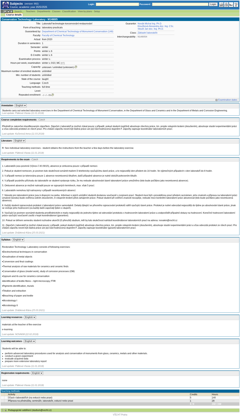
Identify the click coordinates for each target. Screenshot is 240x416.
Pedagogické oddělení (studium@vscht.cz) (30, 410)
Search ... (19, 11)
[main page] (221, 4)
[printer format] (11, 11)
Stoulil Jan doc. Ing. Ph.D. (151, 29)
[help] (236, 4)
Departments (43, 11)
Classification (69, 11)
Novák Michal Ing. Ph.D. (150, 23)
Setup (97, 11)
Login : (91, 4)
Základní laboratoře (148, 32)
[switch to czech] (231, 4)
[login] (226, 4)
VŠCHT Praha (120, 414)
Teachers (30, 11)
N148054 (142, 36)
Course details (14, 14)
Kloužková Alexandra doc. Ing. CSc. (156, 26)
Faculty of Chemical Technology (58, 35)
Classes (56, 11)
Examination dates (227, 100)
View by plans (85, 11)
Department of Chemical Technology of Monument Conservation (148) (77, 31)
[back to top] (2, 410)
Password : (146, 4)
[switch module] (8, 11)
